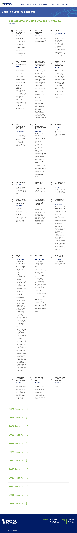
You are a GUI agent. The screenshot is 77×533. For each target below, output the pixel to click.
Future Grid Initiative (43, 4)
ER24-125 (57, 68)
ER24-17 (18, 382)
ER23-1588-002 (39, 259)
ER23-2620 (57, 259)
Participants (28, 4)
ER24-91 (57, 127)
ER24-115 (37, 131)
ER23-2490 (37, 36)
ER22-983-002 (19, 259)
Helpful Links (71, 522)
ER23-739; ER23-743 (60, 33)
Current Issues (64, 4)
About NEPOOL (54, 519)
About (22, 4)
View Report (12, 24)
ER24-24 (37, 382)
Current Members (54, 522)
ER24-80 (37, 207)
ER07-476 (57, 187)
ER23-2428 (18, 205)
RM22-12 (18, 66)
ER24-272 (18, 36)
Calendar (52, 4)
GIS (70, 4)
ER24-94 (37, 186)
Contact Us (53, 521)
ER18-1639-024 (58, 204)
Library (57, 4)
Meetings (35, 4)
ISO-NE (69, 521)
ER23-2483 (57, 382)
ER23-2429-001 (19, 131)
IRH (73, 4)
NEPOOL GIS (71, 519)
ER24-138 (37, 68)
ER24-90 (18, 184)
